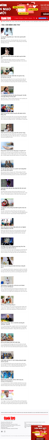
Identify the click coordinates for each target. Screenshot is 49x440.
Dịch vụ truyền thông (28, 426)
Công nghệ (27, 21)
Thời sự (13, 21)
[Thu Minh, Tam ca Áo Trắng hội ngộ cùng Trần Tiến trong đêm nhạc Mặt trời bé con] (7, 241)
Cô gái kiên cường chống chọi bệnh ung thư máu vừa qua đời (13, 208)
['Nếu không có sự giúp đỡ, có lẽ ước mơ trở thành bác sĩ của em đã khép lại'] (7, 280)
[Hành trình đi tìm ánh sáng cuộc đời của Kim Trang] (7, 127)
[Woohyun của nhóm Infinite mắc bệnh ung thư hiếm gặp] (7, 51)
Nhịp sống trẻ (36, 21)
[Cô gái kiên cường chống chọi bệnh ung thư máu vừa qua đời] (7, 202)
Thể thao (46, 21)
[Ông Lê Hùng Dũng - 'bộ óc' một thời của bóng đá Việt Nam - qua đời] (7, 318)
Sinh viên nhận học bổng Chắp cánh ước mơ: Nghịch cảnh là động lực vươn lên (13, 227)
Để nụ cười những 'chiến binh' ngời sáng (10, 342)
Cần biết (26, 18)
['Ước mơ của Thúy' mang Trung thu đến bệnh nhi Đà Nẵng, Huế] (7, 108)
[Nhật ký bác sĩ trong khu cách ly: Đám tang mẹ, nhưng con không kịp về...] (7, 374)
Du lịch (32, 21)
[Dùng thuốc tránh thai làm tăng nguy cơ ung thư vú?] (7, 146)
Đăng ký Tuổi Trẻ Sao (42, 18)
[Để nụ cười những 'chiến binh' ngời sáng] (7, 337)
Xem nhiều (7, 21)
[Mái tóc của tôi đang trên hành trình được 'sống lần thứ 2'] (7, 261)
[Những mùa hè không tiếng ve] (7, 300)
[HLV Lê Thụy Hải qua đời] (7, 394)
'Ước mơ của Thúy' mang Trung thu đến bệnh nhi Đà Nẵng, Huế (13, 114)
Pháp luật (19, 21)
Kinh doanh (23, 21)
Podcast (16, 18)
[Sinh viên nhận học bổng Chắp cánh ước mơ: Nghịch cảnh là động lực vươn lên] (7, 222)
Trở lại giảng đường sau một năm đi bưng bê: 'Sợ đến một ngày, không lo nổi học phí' (13, 96)
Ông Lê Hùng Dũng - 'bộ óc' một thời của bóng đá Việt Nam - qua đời (12, 323)
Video (10, 21)
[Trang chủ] (1, 21)
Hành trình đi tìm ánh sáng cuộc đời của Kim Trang (13, 132)
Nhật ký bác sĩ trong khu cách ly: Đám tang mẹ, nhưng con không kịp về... (12, 380)
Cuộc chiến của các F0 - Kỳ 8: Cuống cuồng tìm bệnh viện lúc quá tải (13, 361)
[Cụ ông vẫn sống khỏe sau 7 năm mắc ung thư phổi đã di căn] (7, 32)
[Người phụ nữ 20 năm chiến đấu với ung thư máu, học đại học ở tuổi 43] (7, 71)
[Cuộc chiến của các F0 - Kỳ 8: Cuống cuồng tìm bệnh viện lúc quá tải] (7, 355)
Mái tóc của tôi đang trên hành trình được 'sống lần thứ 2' (13, 266)
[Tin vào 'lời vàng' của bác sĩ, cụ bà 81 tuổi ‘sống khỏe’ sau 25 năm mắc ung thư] (7, 164)
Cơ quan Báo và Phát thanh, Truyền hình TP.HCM (9, 428)
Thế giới (16, 21)
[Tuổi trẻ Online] (10, 418)
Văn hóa (40, 21)
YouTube (21, 18)
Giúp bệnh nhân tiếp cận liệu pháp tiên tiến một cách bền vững (13, 189)
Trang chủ (3, 412)
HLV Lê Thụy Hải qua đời (7, 399)
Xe (30, 21)
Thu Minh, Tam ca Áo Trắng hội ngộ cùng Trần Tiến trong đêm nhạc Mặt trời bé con (13, 247)
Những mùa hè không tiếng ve (8, 304)
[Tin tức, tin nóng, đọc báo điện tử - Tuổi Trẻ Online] (6, 18)
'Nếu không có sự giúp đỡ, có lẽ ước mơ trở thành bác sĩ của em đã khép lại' (12, 286)
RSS (25, 427)
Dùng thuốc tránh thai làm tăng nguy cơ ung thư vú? (13, 150)
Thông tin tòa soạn (4, 427)
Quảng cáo (30, 18)
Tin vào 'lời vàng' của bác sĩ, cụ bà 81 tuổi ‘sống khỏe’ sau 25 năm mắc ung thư (13, 169)
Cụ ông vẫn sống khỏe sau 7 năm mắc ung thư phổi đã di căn (13, 37)
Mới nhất (3, 21)
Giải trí (43, 21)
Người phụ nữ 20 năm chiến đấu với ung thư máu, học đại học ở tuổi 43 (13, 76)
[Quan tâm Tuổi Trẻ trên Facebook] (5, 431)
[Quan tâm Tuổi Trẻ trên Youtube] (2, 431)
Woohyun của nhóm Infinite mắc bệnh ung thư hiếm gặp (13, 57)
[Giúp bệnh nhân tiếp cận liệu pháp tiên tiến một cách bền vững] (7, 183)
